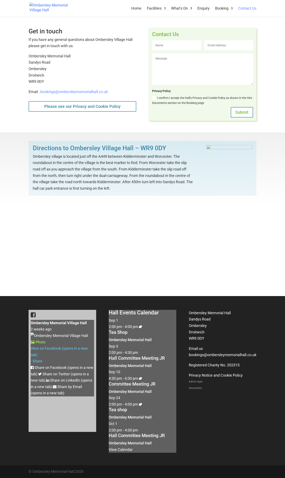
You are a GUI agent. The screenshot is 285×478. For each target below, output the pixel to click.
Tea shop (118, 409)
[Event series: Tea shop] (140, 404)
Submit (241, 112)
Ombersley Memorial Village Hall (59, 323)
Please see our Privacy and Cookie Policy (82, 106)
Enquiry (203, 8)
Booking (221, 8)
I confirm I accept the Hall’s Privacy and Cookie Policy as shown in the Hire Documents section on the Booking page (202, 100)
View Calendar (121, 449)
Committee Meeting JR (132, 384)
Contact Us (247, 8)
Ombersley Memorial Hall (130, 340)
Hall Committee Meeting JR (137, 358)
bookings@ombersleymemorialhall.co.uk (74, 92)
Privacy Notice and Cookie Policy (216, 375)
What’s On (179, 8)
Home (136, 8)
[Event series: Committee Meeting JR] (140, 378)
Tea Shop (118, 332)
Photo (40, 342)
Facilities (154, 8)
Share (37, 361)
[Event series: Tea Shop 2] (140, 326)
